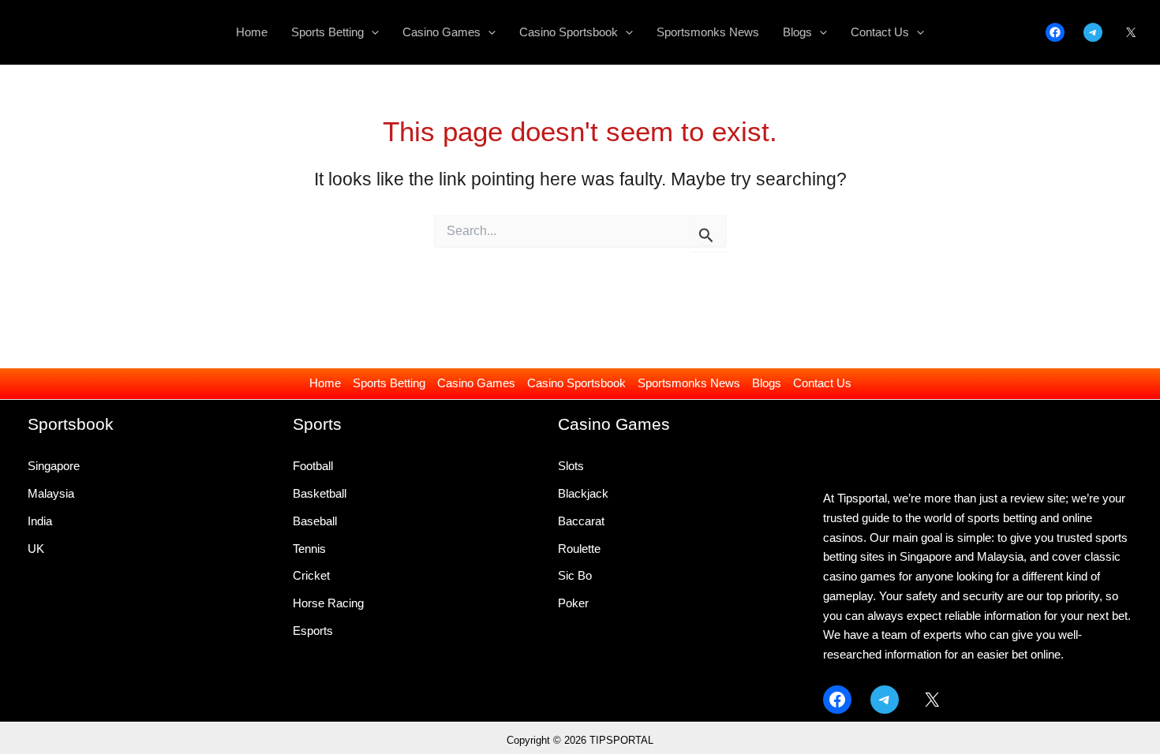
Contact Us (822, 383)
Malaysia (51, 493)
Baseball (315, 521)
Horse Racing (328, 603)
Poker (573, 603)
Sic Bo (575, 575)
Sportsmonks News (689, 383)
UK (36, 548)
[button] (371, 32)
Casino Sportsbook (576, 383)
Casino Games (476, 383)
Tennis (309, 548)
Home (325, 383)
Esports (313, 630)
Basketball (319, 493)
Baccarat (581, 521)
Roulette (579, 548)
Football (313, 465)
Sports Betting (389, 383)
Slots (571, 465)
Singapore (54, 465)
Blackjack (583, 493)
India (40, 521)
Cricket (311, 575)
